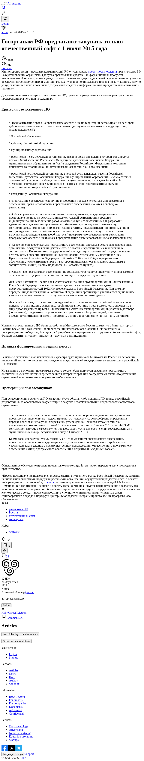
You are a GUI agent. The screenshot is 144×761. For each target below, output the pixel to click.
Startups (14, 739)
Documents (15, 706)
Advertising (16, 729)
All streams (14, 3)
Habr (22, 757)
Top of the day (11, 634)
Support (29, 754)
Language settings (13, 754)
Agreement (15, 710)
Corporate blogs (18, 726)
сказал (51, 482)
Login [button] (5, 23)
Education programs (21, 736)
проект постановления (102, 71)
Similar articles (30, 634)
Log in (13, 654)
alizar (5, 32)
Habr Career (9, 612)
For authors (15, 700)
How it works (17, 696)
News (12, 673)
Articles (13, 670)
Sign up (13, 657)
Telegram (21, 612)
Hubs (12, 677)
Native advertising (20, 733)
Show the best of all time (16, 641)
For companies (17, 703)
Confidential (16, 713)
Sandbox (14, 683)
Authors (14, 680)
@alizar (29, 592)
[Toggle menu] (3, 4)
